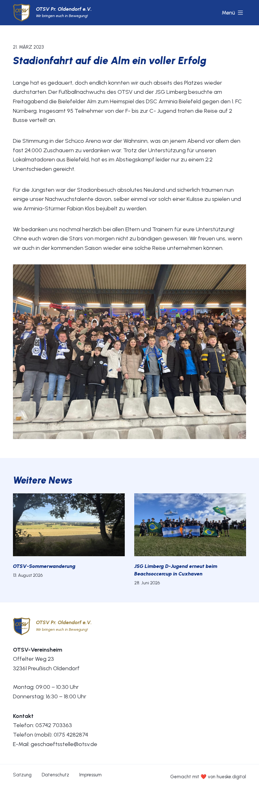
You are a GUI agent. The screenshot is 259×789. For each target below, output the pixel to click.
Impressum (90, 775)
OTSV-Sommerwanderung (44, 566)
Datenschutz (55, 775)
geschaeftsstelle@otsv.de (64, 744)
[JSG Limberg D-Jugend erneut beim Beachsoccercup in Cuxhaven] (190, 524)
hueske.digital (231, 777)
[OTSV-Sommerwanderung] (69, 524)
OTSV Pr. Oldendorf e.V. (64, 9)
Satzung (22, 775)
